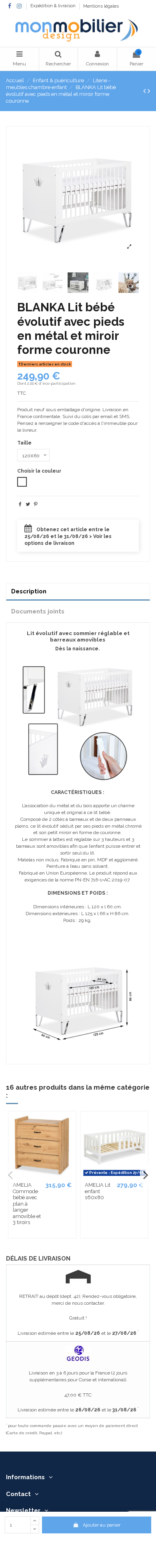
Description (28, 591)
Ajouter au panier (101, 1525)
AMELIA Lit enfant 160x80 (97, 1191)
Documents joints (37, 611)
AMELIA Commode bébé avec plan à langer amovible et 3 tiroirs (27, 1203)
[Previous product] (145, 91)
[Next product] (149, 91)
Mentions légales (101, 6)
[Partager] (20, 504)
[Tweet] (28, 504)
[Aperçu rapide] (69, 1123)
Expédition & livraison (53, 6)
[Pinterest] (36, 504)
